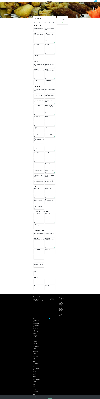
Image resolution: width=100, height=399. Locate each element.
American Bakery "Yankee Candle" (36, 328)
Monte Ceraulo (34, 366)
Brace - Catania (34, 333)
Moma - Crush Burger (35, 326)
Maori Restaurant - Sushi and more (36, 350)
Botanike (34, 377)
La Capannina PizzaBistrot (35, 351)
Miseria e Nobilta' (34, 382)
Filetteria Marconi (34, 376)
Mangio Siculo (34, 381)
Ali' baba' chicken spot (35, 364)
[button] (53, 22)
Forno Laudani (34, 355)
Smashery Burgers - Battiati (35, 354)
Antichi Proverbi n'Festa (35, 349)
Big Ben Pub (34, 384)
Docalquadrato (34, 353)
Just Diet (34, 394)
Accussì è (34, 386)
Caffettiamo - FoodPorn (35, 392)
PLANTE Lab (34, 388)
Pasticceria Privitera (35, 335)
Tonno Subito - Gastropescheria (36, 320)
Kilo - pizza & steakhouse (35, 322)
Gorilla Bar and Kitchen (35, 341)
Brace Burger (34, 393)
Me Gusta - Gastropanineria (35, 391)
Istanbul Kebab (34, 360)
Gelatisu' (34, 387)
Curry (49, 22)
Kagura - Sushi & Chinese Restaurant (36, 334)
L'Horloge (34, 344)
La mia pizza (34, 367)
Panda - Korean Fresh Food (35, 373)
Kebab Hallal (34, 371)
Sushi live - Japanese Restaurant (36, 368)
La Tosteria (34, 318)
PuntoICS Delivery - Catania (35, 363)
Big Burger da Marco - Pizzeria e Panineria (37, 372)
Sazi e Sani (34, 378)
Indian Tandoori (34, 374)
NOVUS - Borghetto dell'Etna (36, 323)
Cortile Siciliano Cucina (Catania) (36, 325)
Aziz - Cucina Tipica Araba (35, 331)
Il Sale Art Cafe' (34, 389)
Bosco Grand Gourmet (35, 336)
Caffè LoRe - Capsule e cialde (36, 356)
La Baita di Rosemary (35, 340)
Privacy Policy (43, 300)
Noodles (40, 22)
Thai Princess (34, 327)
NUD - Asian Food (34, 321)
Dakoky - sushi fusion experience (36, 346)
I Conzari (34, 330)
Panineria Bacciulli (34, 348)
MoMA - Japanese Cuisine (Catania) (36, 369)
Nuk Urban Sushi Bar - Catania (36, 383)
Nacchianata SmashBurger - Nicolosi (36, 379)
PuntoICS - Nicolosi (35, 343)
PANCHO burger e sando (35, 359)
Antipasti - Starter (35, 22)
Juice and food (34, 361)
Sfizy (33, 338)
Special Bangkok (45, 22)
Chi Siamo (43, 297)
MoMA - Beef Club (35, 339)
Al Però (34, 358)
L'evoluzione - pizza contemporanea (36, 345)
